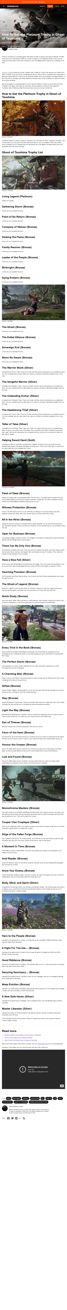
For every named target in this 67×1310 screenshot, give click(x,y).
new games (16, 1098)
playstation (35, 1098)
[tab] (42, 6)
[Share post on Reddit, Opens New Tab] (16, 1118)
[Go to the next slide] (64, 2)
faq (55, 1098)
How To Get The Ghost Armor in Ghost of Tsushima (21, 1040)
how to (48, 1098)
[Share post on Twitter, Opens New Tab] (12, 1118)
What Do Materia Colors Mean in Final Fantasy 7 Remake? (23, 1035)
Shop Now (42, 2)
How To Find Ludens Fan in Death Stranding (18, 1037)
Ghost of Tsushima (8, 72)
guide (8, 1098)
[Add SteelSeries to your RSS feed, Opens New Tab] (24, 1118)
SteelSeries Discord (44, 1044)
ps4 (42, 1098)
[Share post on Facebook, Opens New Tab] (8, 1118)
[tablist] (42, 6)
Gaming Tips (5, 30)
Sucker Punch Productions (38, 1102)
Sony (60, 1098)
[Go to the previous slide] (3, 2)
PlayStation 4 (7, 1102)
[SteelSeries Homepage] (13, 6)
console (25, 1098)
